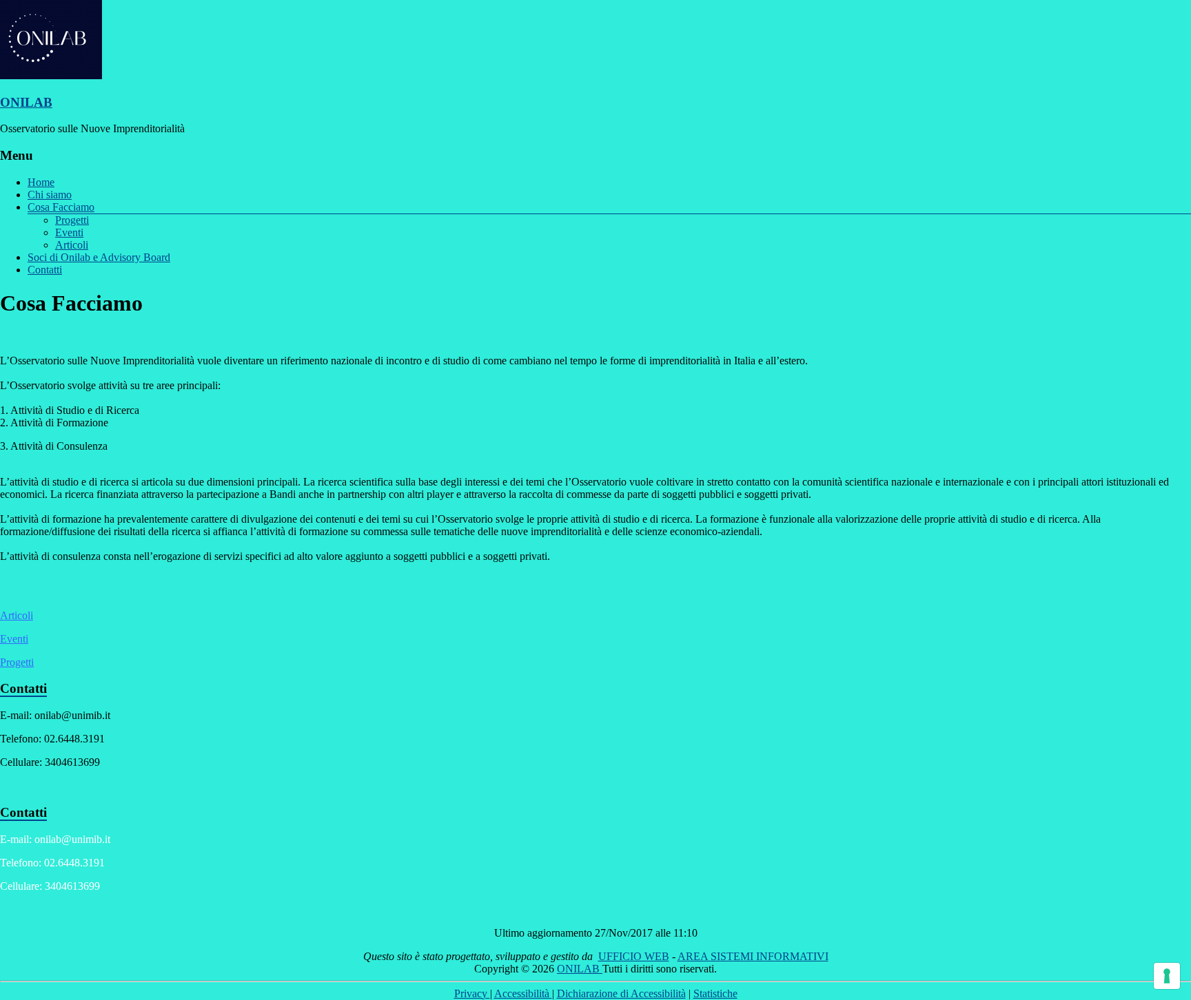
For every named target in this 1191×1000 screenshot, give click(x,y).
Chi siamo (50, 194)
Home (41, 182)
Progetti (72, 220)
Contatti (45, 269)
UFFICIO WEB (633, 956)
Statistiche (715, 993)
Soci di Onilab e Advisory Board (99, 257)
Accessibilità (523, 993)
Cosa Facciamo (61, 207)
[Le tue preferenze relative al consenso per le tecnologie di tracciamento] (1167, 976)
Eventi (69, 232)
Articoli (71, 245)
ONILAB (26, 102)
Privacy (472, 993)
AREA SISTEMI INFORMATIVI (753, 956)
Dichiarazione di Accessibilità (621, 993)
